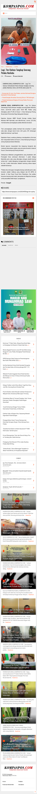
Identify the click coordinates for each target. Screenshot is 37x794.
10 (3, 740)
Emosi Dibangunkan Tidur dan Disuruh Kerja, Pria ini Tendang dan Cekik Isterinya (17, 692)
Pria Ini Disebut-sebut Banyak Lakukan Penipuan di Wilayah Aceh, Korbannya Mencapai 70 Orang (18, 530)
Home (2, 66)
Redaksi (20, 781)
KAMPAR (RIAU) (9, 66)
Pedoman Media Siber (8, 784)
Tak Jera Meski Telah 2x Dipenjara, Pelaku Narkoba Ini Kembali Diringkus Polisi (16, 229)
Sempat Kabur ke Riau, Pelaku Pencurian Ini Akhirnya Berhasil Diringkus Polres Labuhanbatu (18, 213)
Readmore (28, 515)
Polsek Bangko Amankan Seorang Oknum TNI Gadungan (18, 97)
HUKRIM (16, 66)
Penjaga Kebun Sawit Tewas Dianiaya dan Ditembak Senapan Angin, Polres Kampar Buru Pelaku (17, 637)
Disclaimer (21, 784)
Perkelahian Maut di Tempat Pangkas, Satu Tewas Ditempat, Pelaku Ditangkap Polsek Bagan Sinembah (18, 556)
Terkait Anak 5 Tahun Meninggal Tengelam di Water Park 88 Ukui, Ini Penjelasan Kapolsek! (17, 746)
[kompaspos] (18, 9)
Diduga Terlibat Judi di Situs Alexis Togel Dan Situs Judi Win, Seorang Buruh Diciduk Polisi (16, 504)
